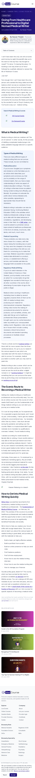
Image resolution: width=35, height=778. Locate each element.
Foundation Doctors (7, 730)
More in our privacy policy (21, 771)
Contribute (22, 717)
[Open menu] (32, 4)
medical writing (24, 344)
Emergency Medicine (7, 744)
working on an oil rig (10, 380)
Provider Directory (6, 717)
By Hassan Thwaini (17, 37)
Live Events (4, 708)
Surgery (21, 755)
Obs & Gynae (22, 741)
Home (3, 11)
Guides (3, 720)
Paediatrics (22, 747)
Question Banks (6, 714)
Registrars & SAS (23, 727)
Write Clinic (5, 502)
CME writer (24, 222)
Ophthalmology (23, 744)
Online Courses (5, 711)
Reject (5, 775)
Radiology (22, 752)
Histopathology (5, 749)
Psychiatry (22, 749)
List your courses (24, 711)
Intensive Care (5, 752)
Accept (13, 775)
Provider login (23, 714)
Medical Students (6, 727)
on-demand (19, 577)
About (20, 708)
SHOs (3, 733)
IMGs (20, 733)
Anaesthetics (5, 741)
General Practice (6, 747)
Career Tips (13, 11)
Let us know (5, 600)
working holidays (17, 373)
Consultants (22, 730)
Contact (21, 720)
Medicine (4, 755)
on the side (24, 467)
